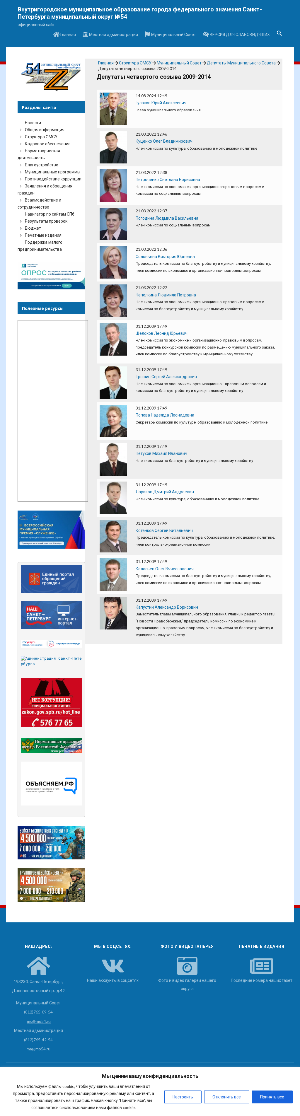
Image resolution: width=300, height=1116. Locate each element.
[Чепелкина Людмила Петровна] (113, 300)
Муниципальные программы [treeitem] (52, 171)
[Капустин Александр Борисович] (113, 612)
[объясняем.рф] (51, 784)
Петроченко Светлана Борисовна (168, 179)
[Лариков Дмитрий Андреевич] (113, 497)
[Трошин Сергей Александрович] (113, 382)
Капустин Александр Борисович (167, 607)
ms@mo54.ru (39, 1021)
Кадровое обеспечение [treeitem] (48, 143)
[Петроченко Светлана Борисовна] (113, 184)
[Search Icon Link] (279, 35)
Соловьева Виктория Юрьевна (165, 256)
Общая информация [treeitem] (44, 129)
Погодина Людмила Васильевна (167, 218)
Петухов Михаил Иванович (161, 453)
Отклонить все (226, 1096)
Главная (67, 34)
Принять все (272, 1096)
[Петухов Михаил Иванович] (113, 458)
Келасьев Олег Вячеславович (165, 568)
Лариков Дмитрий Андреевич (165, 491)
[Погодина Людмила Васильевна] (113, 223)
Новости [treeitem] (33, 122)
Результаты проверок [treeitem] (46, 221)
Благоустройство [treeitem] (41, 164)
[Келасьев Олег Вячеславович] (113, 573)
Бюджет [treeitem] (33, 228)
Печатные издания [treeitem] (43, 235)
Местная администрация (113, 34)
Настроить (183, 1096)
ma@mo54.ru (38, 1048)
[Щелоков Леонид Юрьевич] (113, 338)
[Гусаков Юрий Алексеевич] (113, 108)
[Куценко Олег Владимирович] (113, 146)
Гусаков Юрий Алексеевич (161, 102)
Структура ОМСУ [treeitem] (41, 136)
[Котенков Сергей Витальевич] (113, 535)
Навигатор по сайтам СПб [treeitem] (49, 213)
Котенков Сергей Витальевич (164, 530)
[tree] (51, 186)
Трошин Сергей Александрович (166, 376)
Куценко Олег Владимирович (164, 141)
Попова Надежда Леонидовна (165, 414)
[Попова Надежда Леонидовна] (113, 420)
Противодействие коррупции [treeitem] (53, 178)
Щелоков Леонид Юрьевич (162, 333)
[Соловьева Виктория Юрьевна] (113, 261)
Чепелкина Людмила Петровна (166, 294)
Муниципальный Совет (173, 34)
